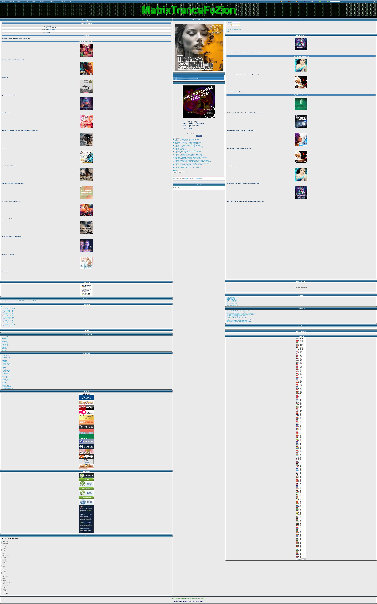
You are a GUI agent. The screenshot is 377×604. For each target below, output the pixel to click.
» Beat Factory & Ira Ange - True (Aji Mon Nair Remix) (238, 321)
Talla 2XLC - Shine (179, 148)
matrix (5, 357)
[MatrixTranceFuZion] (320, 1)
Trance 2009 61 (8, 313)
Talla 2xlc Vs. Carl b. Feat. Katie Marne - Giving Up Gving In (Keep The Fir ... (193, 161)
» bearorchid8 (4, 350)
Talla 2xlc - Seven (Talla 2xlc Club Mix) (184, 141)
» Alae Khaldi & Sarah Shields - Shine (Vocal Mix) (237, 310)
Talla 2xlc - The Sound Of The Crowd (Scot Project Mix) (188, 154)
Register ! (228, 31)
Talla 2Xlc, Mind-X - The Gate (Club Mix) (185, 150)
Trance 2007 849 (9, 310)
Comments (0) (199, 178)
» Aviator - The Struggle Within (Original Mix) (236, 320)
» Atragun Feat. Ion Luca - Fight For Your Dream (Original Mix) (240, 319)
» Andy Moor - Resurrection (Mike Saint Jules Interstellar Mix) (240, 314)
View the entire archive (232, 305)
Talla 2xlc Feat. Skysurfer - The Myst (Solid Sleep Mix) (188, 158)
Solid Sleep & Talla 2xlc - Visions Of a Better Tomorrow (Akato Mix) (191, 157)
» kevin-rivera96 (4, 340)
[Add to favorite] (328, 1)
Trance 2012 (209, 83)
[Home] (312, 1)
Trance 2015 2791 (9, 324)
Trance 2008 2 (8, 312)
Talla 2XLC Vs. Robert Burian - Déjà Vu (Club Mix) (187, 144)
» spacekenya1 (4, 348)
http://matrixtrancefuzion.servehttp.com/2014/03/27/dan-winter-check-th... (18, 301)
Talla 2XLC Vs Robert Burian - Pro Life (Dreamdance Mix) (189, 147)
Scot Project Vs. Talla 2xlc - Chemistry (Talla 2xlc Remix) (188, 142)
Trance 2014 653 (9, 322)
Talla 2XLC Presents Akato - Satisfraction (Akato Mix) (188, 151)
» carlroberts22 (4, 337)
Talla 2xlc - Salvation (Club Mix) (182, 152)
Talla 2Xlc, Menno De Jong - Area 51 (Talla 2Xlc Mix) (187, 167)
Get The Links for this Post (179, 137)
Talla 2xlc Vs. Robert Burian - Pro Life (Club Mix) (187, 139)
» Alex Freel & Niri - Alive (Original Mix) (235, 312)
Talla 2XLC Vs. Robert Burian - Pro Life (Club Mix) (187, 145)
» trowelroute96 (4, 342)
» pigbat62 (3, 347)
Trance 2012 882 (9, 319)
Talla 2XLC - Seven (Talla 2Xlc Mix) (183, 166)
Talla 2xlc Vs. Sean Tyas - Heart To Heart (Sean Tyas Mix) (188, 164)
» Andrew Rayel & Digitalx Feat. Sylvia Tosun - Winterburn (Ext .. (241, 313)
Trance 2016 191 (9, 326)
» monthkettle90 (4, 345)
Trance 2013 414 (9, 320)
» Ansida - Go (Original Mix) (232, 316)
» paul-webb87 (4, 341)
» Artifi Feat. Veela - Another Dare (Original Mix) (237, 317)
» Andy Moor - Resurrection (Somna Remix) (236, 315)
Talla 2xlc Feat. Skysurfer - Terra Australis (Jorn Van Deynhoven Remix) (192, 160)
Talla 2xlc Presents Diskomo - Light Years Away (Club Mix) (189, 155)
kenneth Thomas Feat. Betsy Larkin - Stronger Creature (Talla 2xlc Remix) (192, 163)
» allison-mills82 (4, 338)
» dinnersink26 (4, 344)
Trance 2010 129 (9, 315)
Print (174, 178)
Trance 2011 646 (9, 317)
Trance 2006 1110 (9, 308)
